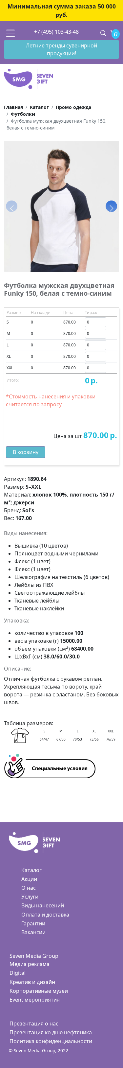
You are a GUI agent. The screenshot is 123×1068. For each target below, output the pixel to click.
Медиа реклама (30, 964)
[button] (111, 206)
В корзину (25, 452)
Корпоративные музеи (39, 990)
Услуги (29, 896)
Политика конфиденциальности (51, 1041)
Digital (18, 972)
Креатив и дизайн (32, 982)
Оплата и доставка (45, 914)
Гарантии (33, 923)
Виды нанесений (42, 905)
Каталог (31, 870)
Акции (29, 879)
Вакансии (33, 932)
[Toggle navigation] (10, 33)
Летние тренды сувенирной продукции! (61, 49)
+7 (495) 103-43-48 (56, 31)
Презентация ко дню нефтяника (51, 1032)
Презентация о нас (34, 1023)
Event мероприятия (35, 999)
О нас (28, 887)
